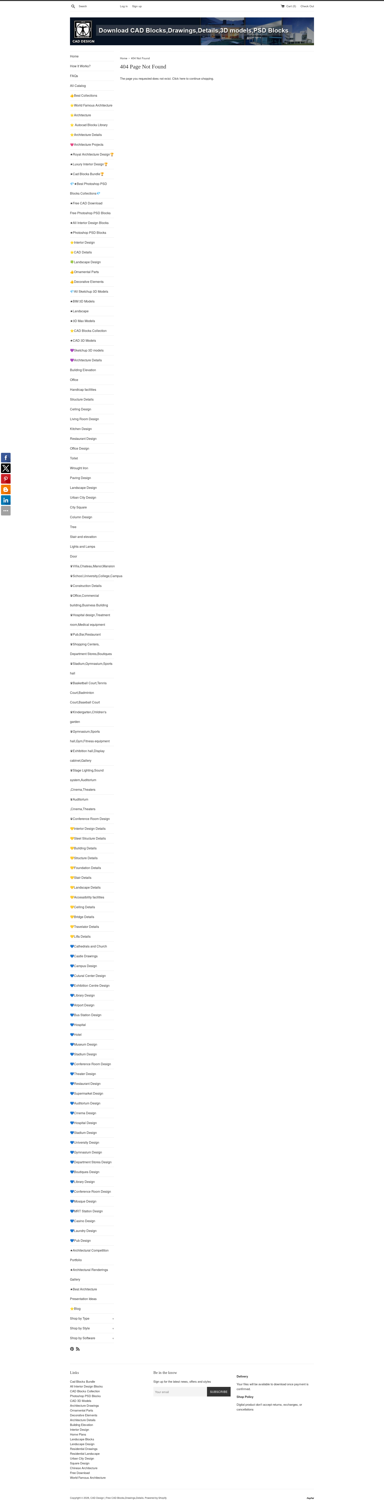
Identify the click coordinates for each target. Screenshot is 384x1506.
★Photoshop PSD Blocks (88, 232)
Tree (73, 526)
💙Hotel (76, 1034)
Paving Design (80, 477)
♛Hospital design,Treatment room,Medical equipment (90, 620)
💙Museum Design (83, 1044)
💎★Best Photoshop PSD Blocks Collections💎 (88, 188)
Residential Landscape (85, 1453)
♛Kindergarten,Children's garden (88, 717)
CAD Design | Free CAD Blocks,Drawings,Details (117, 1497)
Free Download (80, 1473)
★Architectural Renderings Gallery (89, 1274)
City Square (78, 507)
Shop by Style (92, 1328)
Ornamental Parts (81, 1410)
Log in (124, 6)
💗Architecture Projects (86, 144)
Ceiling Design (80, 409)
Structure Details (82, 399)
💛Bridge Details (82, 916)
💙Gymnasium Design (86, 1152)
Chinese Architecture (83, 1468)
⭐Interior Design (82, 242)
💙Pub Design (80, 1240)
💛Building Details (83, 848)
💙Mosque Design (83, 1201)
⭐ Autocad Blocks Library (89, 125)
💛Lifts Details (80, 936)
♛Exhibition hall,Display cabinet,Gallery (87, 755)
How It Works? (80, 66)
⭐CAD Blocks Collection (88, 330)
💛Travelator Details (84, 926)
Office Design (79, 448)
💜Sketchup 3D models (87, 350)
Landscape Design (83, 487)
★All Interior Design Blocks (89, 222)
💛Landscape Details (85, 887)
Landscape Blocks (82, 1439)
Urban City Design (83, 497)
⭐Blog (75, 1308)
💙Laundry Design (83, 1230)
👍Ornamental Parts (84, 271)
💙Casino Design (82, 1221)
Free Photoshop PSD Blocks (90, 213)
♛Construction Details (86, 585)
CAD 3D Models (80, 1401)
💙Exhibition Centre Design (90, 985)
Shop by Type (92, 1318)
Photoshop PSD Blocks (85, 1396)
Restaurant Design (83, 438)
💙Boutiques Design (84, 1171)
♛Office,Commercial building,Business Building (89, 600)
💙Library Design (82, 995)
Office (74, 379)
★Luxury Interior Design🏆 (89, 164)
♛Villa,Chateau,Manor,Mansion (92, 566)
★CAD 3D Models (83, 340)
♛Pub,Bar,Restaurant (85, 634)
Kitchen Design (81, 428)
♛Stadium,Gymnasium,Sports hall (91, 668)
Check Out (307, 6)
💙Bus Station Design (85, 1015)
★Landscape (79, 311)
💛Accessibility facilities (87, 897)
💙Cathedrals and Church (88, 946)
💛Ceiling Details (82, 907)
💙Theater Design (83, 1073)
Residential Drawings (84, 1449)
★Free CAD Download (86, 203)
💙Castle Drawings (84, 956)
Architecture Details (83, 1420)
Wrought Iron (79, 468)
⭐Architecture (80, 115)
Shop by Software (92, 1338)
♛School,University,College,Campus (92, 576)
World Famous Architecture (88, 1477)
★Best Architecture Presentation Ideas (83, 1294)
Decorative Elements (83, 1415)
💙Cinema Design (83, 1113)
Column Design (81, 517)
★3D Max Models (82, 320)
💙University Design (84, 1142)
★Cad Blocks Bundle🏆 (87, 174)
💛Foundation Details (85, 867)
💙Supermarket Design (86, 1093)
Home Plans (78, 1434)
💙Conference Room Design (90, 1064)
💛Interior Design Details (88, 828)
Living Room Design (84, 419)
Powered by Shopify (156, 1497)
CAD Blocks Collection (85, 1391)
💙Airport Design (82, 1005)
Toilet (74, 458)
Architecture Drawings (84, 1405)
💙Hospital (78, 1024)
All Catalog (78, 85)
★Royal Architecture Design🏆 (92, 154)
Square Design (79, 1463)
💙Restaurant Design (85, 1083)
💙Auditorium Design (85, 1103)
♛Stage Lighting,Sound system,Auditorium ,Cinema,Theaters (87, 780)
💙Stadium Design (83, 1054)
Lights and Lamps (82, 546)
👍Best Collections (83, 95)
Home (74, 56)
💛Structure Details (84, 858)
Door (73, 556)
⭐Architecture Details (86, 134)
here (182, 78)
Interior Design (79, 1429)
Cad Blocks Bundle (82, 1381)
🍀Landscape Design (85, 262)
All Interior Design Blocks (86, 1386)
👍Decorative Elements (87, 281)
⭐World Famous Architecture (91, 105)
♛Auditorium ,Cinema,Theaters (82, 804)
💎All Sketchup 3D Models (89, 291)
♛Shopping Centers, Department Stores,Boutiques (91, 649)
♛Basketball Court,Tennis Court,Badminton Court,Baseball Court (88, 692)
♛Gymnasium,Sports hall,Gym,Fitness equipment (90, 736)
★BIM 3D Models (82, 301)
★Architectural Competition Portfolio (89, 1255)
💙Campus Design (83, 965)
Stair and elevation (83, 536)
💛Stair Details (80, 877)
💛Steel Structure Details (88, 838)
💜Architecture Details (86, 360)
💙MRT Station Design (86, 1211)
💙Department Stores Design (91, 1162)
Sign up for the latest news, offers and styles (182, 1381)
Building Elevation (83, 370)
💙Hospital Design (83, 1122)
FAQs (74, 75)
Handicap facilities (83, 389)
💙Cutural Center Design (88, 975)
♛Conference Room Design (90, 818)
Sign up (137, 6)
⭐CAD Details (81, 252)
